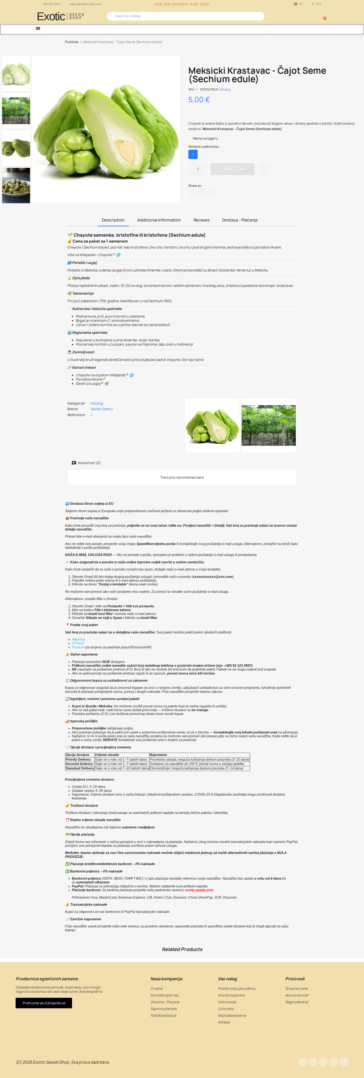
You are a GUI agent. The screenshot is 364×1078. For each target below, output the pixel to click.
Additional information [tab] (159, 220)
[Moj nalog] (308, 16)
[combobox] (185, 16)
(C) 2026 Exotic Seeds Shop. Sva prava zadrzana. (63, 1062)
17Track (78, 643)
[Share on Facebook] (192, 193)
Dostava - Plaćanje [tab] (240, 220)
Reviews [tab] (202, 220)
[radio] (193, 154)
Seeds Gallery (101, 409)
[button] (322, 16)
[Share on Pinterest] (211, 193)
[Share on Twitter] (202, 193)
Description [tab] (113, 220)
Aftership (78, 639)
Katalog (224, 89)
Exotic (51, 16)
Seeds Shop (77, 16)
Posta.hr (78, 647)
